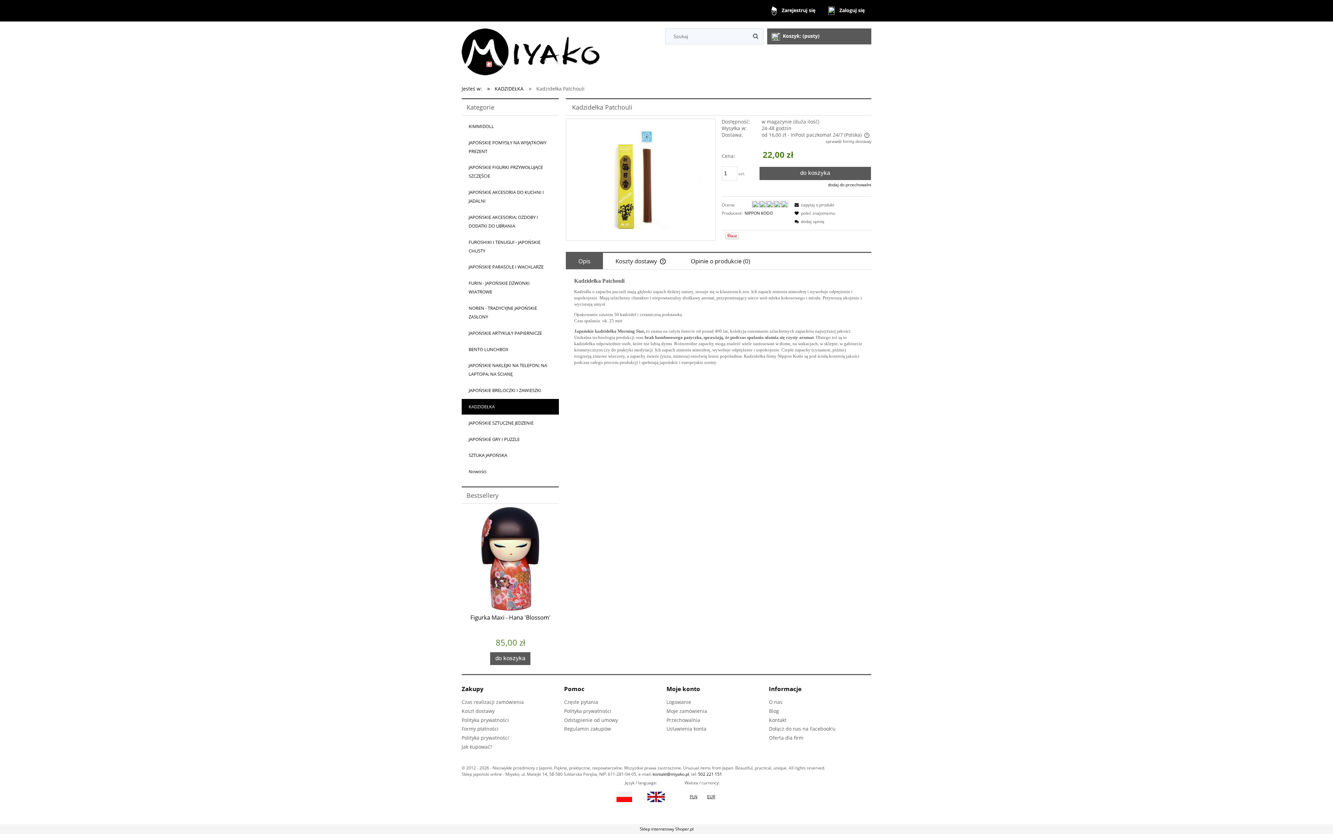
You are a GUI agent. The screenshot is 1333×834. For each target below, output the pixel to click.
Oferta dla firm (786, 737)
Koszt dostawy (478, 711)
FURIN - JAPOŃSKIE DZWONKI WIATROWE (499, 287)
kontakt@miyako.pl (671, 774)
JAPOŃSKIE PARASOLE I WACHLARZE (506, 267)
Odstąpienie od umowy (591, 720)
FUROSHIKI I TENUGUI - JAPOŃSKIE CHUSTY (504, 246)
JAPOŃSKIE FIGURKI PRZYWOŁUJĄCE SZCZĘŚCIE (506, 171)
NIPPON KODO (759, 213)
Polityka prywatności (485, 720)
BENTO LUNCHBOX (489, 349)
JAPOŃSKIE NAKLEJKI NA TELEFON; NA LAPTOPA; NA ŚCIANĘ (508, 369)
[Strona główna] (531, 51)
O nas (775, 702)
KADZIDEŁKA (482, 406)
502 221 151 (710, 774)
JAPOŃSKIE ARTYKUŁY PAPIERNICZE (505, 333)
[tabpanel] (718, 322)
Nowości (477, 471)
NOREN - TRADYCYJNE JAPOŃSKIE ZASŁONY (503, 312)
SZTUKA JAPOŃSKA (488, 455)
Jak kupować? (477, 746)
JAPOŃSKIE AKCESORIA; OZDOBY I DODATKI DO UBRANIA (503, 221)
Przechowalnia (683, 720)
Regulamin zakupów (587, 728)
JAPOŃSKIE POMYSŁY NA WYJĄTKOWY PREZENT (507, 146)
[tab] (584, 261)
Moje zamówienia (686, 711)
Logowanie (678, 702)
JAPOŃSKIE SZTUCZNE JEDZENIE (501, 423)
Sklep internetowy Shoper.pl (667, 829)
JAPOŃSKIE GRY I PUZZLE (494, 439)
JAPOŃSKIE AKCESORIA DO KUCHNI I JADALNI (506, 196)
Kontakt (778, 720)
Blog (774, 711)
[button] (813, 205)
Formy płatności (480, 728)
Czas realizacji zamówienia (493, 702)
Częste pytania (581, 702)
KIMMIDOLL (481, 126)
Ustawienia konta (686, 728)
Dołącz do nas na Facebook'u (802, 728)
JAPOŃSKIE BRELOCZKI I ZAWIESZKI (505, 390)
